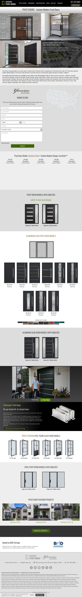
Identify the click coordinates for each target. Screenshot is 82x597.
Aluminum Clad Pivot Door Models (41, 236)
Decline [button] (32, 594)
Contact (60, 3)
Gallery (53, 3)
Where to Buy (76, 5)
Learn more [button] (18, 595)
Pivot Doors (23, 3)
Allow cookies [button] (39, 594)
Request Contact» (41, 530)
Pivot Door (18, 155)
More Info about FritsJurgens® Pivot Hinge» (15, 429)
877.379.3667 (75, 2)
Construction (40, 3)
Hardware (31, 3)
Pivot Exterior (28, 436)
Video (48, 3)
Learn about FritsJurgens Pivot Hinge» (53, 56)
